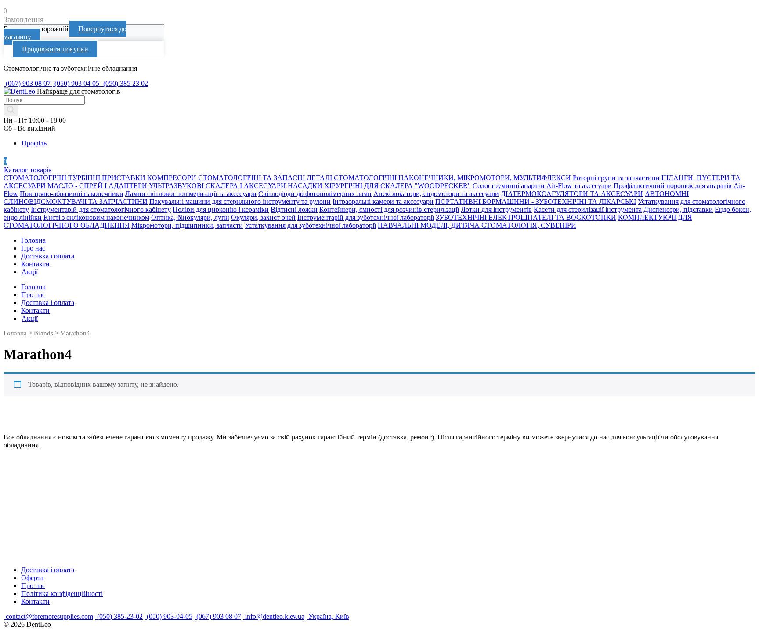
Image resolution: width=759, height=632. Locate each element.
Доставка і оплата (47, 256)
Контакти (35, 264)
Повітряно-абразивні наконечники (71, 193)
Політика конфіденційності (62, 593)
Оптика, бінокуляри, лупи (190, 217)
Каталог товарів (28, 170)
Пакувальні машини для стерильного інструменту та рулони (240, 201)
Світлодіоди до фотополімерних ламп (315, 193)
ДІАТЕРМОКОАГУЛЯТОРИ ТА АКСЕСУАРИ (572, 193)
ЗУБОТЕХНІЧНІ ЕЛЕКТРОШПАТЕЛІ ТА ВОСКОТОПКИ (526, 217)
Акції (30, 272)
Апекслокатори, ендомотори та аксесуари (436, 193)
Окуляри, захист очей (263, 217)
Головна (33, 240)
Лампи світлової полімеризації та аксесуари (191, 193)
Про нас (33, 248)
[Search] (11, 110)
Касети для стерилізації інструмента (588, 209)
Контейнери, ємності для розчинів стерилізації (389, 209)
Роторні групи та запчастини (616, 178)
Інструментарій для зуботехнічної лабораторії (365, 217)
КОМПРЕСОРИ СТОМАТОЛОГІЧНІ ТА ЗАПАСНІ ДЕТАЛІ (239, 178)
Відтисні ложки (294, 209)
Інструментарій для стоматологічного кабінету (101, 209)
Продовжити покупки (55, 49)
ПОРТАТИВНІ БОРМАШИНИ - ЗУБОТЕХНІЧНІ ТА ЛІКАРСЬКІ (535, 201)
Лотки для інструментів (496, 209)
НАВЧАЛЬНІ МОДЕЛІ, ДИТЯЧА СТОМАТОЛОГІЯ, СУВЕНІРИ (477, 225)
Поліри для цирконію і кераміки (221, 209)
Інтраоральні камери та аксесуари (383, 201)
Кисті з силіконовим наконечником (96, 217)
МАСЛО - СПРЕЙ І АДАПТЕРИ (97, 185)
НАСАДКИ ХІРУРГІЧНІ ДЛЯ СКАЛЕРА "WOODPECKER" (379, 185)
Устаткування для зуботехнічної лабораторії (310, 225)
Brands (43, 333)
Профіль (34, 143)
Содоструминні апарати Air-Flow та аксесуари (542, 185)
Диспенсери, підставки (678, 209)
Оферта (32, 577)
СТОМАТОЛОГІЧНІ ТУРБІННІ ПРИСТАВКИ (74, 178)
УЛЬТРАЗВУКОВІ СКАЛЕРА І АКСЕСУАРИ (217, 185)
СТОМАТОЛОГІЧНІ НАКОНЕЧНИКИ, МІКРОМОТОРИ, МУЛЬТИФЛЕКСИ (452, 178)
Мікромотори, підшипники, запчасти (187, 225)
